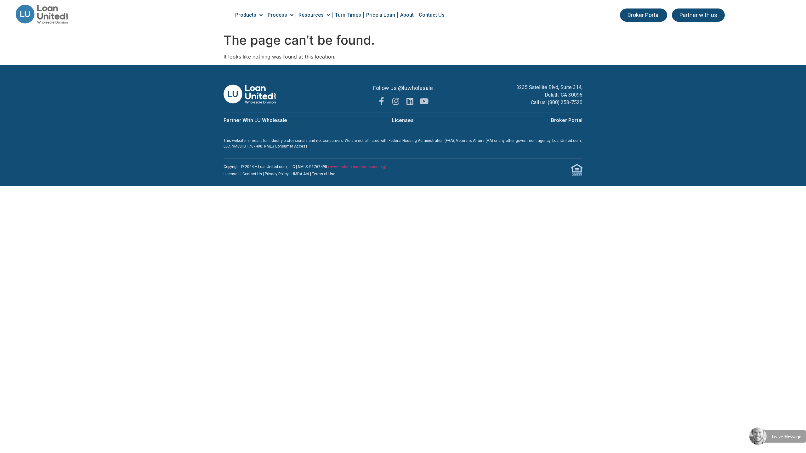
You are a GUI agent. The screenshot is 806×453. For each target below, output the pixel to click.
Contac (248, 174)
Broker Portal (566, 120)
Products (245, 15)
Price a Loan (380, 15)
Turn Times (348, 15)
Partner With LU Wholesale (255, 120)
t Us (258, 174)
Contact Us (432, 15)
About (407, 15)
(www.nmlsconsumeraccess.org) (357, 167)
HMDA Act (300, 174)
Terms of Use (323, 174)
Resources (311, 15)
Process (277, 15)
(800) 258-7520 (565, 102)
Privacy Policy (277, 174)
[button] (777, 449)
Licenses (403, 120)
